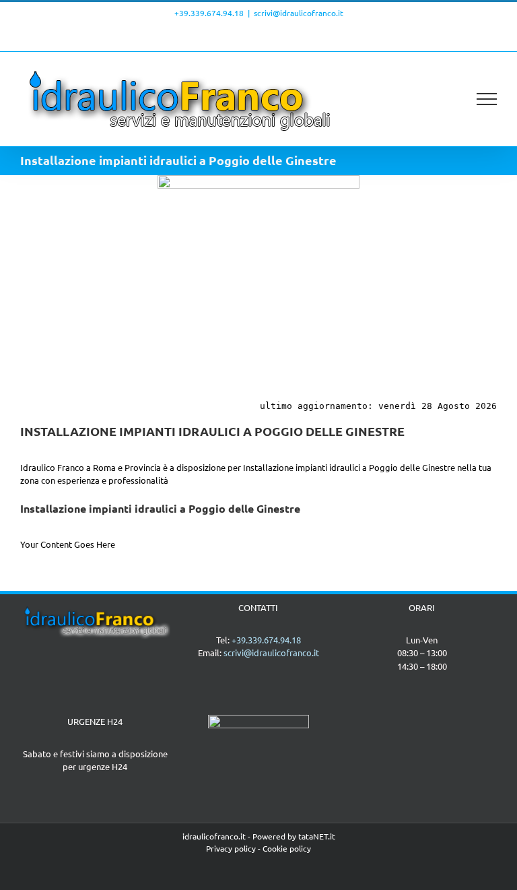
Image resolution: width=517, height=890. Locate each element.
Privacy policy (231, 848)
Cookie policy (287, 848)
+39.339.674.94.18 (209, 12)
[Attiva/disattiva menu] (487, 99)
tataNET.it (316, 836)
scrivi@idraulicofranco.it (298, 12)
